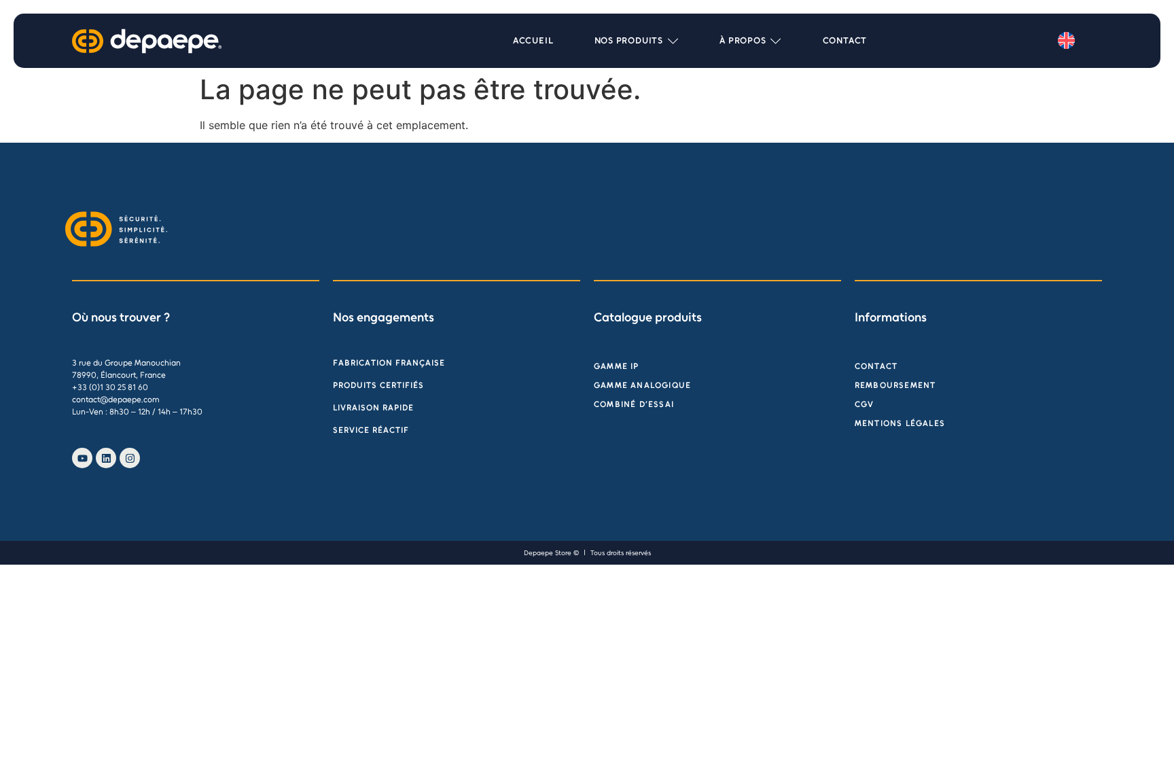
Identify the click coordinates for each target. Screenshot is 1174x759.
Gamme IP (616, 366)
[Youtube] (82, 458)
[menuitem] (1066, 41)
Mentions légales (900, 423)
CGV (864, 404)
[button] (637, 41)
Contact (876, 366)
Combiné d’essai (634, 404)
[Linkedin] (106, 458)
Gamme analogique (642, 385)
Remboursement (895, 385)
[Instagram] (130, 458)
